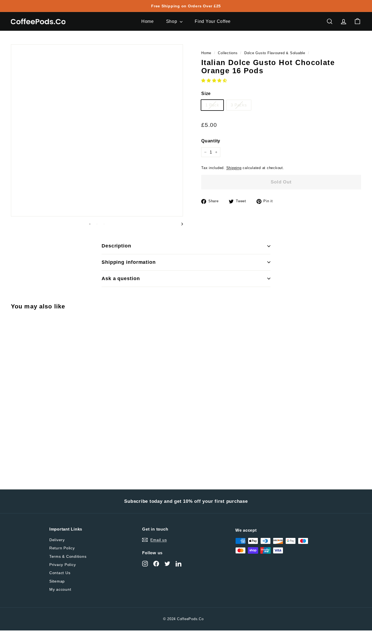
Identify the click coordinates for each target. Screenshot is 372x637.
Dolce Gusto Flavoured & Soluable (274, 53)
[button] (214, 80)
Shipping (234, 168)
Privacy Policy (62, 564)
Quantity (210, 141)
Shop (172, 21)
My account (60, 589)
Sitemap (57, 581)
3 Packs (239, 105)
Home (147, 21)
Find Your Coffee (213, 21)
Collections (227, 53)
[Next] (179, 223)
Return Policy (62, 548)
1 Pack (212, 105)
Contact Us (60, 573)
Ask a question (121, 278)
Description (116, 246)
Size (206, 93)
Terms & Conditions (68, 556)
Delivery (57, 540)
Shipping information (129, 262)
